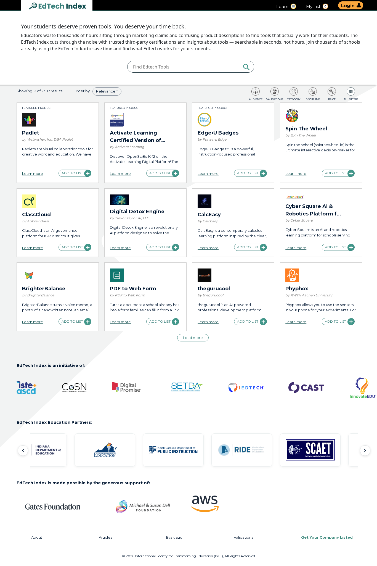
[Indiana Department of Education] (50, 450)
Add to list (72, 173)
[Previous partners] (23, 450)
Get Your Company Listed (327, 537)
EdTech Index (62, 6)
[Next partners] (365, 450)
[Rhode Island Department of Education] (256, 450)
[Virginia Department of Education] (119, 450)
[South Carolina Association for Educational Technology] (324, 450)
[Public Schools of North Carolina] (187, 450)
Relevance (105, 91)
